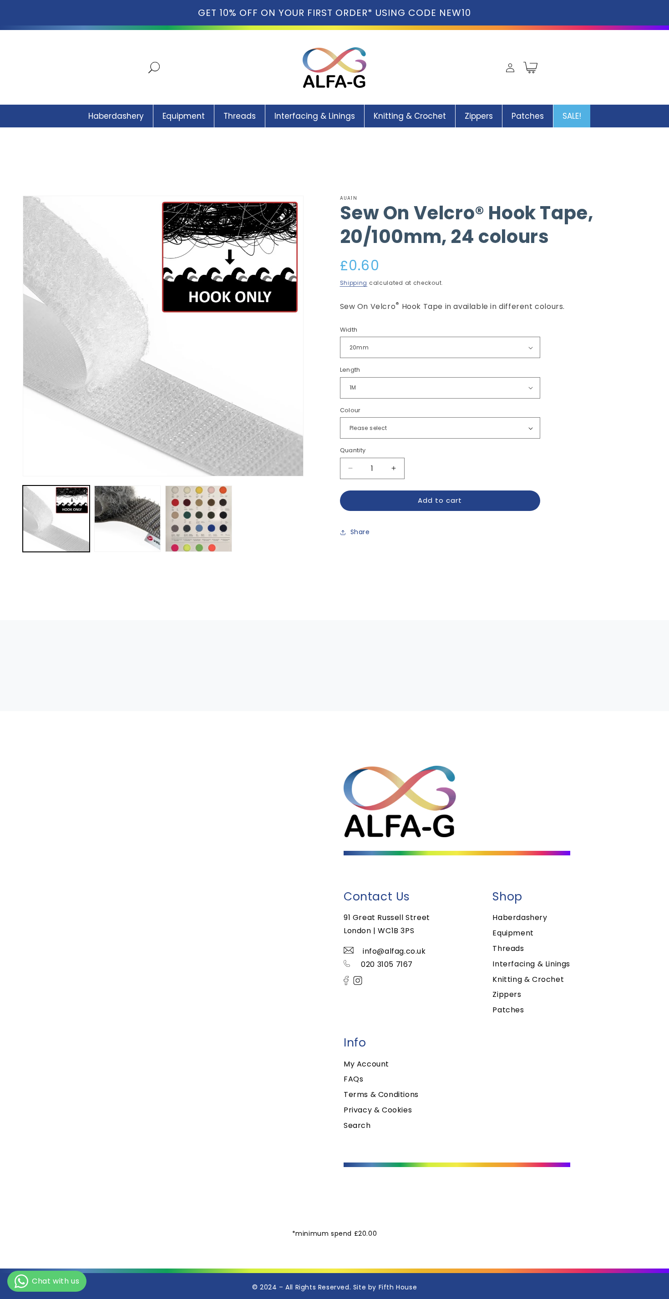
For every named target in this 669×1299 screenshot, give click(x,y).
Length (350, 369)
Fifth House (398, 1287)
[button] (150, 67)
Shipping (354, 283)
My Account (366, 1064)
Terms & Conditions (381, 1094)
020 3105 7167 (386, 964)
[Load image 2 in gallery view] (127, 518)
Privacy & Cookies (378, 1110)
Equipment (512, 933)
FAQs (353, 1079)
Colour (350, 410)
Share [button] (360, 531)
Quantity (353, 450)
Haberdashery (519, 917)
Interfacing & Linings (531, 964)
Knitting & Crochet (528, 979)
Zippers (506, 994)
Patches (508, 1010)
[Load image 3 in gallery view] (198, 518)
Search (357, 1125)
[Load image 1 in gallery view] (56, 518)
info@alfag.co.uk (394, 951)
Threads (508, 948)
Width (349, 329)
